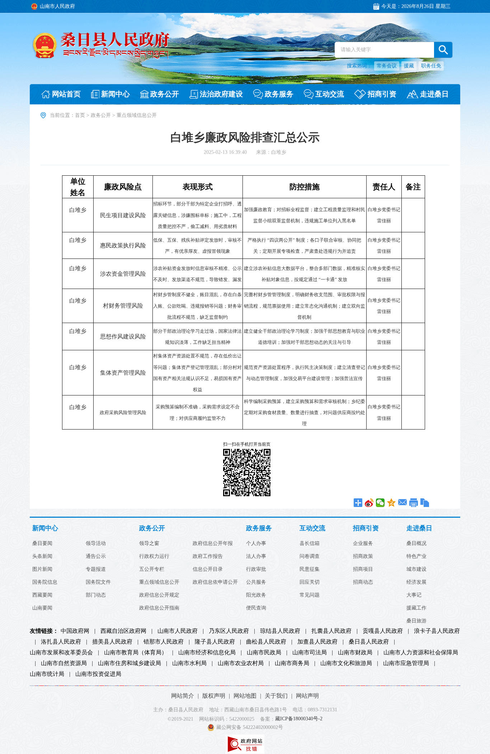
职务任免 (431, 65)
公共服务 (256, 582)
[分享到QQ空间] (391, 502)
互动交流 (312, 528)
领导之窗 (149, 543)
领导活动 (96, 543)
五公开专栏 (151, 569)
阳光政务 (256, 595)
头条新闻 (42, 556)
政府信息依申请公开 (215, 582)
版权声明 (213, 696)
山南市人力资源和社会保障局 (420, 652)
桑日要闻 (42, 543)
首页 (80, 115)
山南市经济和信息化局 (207, 652)
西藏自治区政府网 (123, 631)
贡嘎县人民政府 (383, 631)
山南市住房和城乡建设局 (129, 663)
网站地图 (245, 696)
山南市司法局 (309, 652)
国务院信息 (44, 582)
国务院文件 (98, 582)
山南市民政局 (264, 652)
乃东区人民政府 (229, 631)
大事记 (413, 595)
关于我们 (276, 696)
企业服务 (363, 543)
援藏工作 (416, 608)
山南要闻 (42, 608)
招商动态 (363, 582)
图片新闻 (42, 569)
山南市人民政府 (177, 631)
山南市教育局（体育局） (135, 652)
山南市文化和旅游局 (346, 663)
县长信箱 (310, 543)
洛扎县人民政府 (61, 642)
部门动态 (96, 595)
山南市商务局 (292, 663)
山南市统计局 (47, 674)
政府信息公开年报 (213, 543)
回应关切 (310, 582)
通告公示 (96, 556)
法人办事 (256, 556)
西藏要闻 (42, 595)
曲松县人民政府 (266, 642)
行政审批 (256, 569)
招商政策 (363, 556)
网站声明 (307, 696)
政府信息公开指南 (159, 608)
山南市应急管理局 (406, 663)
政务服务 (259, 528)
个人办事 (256, 543)
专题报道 (96, 569)
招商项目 (363, 569)
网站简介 (182, 696)
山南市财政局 (355, 652)
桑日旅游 (416, 620)
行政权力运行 (154, 556)
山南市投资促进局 (98, 674)
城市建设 (416, 569)
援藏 (409, 65)
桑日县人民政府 (369, 642)
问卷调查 (310, 556)
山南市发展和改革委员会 (61, 652)
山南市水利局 (189, 663)
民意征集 (310, 569)
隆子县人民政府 (215, 642)
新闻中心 (45, 528)
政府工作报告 (208, 556)
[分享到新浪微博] (369, 502)
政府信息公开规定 (159, 595)
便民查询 (256, 608)
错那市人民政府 (163, 642)
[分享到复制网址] (424, 502)
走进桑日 (419, 528)
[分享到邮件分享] (402, 502)
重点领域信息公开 (159, 582)
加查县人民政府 (317, 642)
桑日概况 (416, 543)
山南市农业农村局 (241, 663)
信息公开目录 (208, 569)
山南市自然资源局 (64, 663)
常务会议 (387, 65)
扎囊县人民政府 (331, 631)
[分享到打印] (413, 502)
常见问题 (310, 595)
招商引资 (366, 528)
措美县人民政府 (112, 642)
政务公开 (101, 115)
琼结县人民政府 (280, 631)
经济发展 (416, 582)
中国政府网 (75, 631)
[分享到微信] (380, 502)
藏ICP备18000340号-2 (298, 719)
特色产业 (416, 556)
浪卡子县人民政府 (437, 631)
